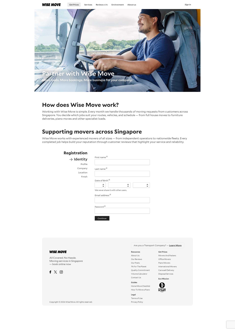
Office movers (164, 259)
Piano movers (164, 263)
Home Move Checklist (140, 286)
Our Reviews (136, 259)
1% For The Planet (138, 266)
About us (131, 4)
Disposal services (165, 274)
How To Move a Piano (140, 289)
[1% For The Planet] (172, 287)
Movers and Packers (167, 255)
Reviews (102, 4)
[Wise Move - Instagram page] (61, 272)
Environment (118, 4)
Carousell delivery (166, 270)
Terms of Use (136, 298)
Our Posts (135, 263)
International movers (167, 266)
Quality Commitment (140, 270)
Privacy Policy (137, 302)
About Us (135, 255)
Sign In (188, 4)
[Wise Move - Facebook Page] (50, 272)
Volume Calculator (139, 274)
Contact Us (136, 277)
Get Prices (74, 4)
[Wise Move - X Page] (55, 272)
